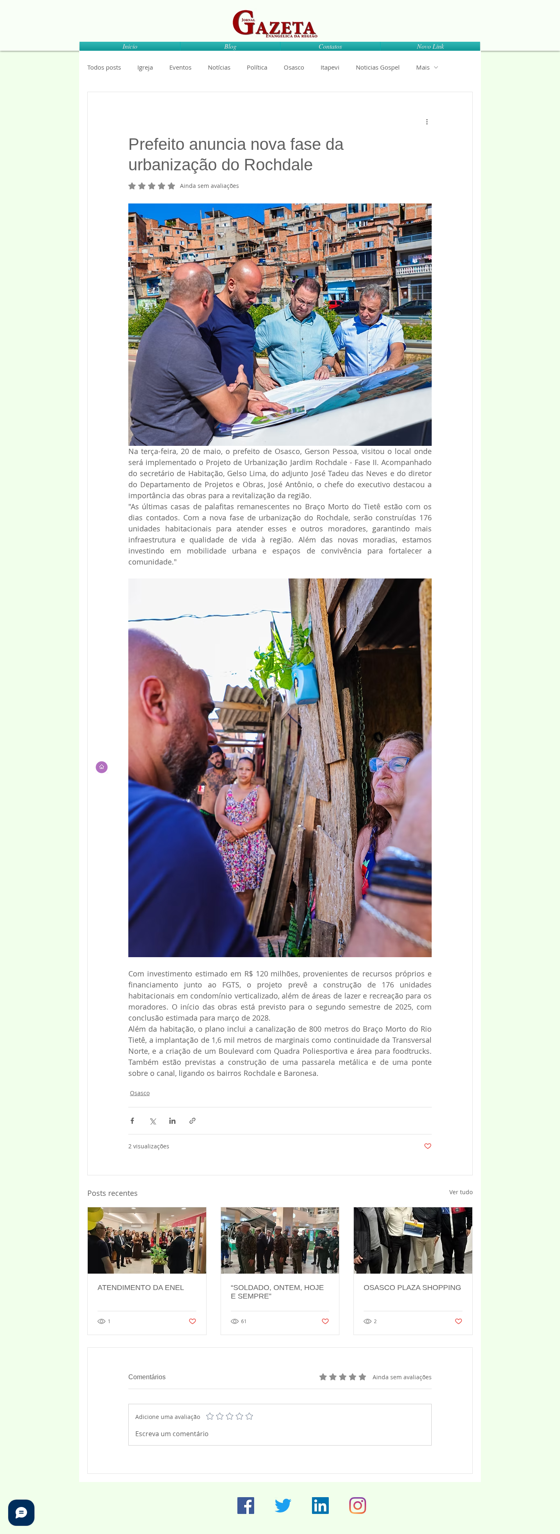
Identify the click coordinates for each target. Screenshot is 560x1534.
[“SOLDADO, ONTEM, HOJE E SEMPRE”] (280, 1240)
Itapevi (330, 67)
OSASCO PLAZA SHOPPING (412, 1287)
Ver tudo (461, 1192)
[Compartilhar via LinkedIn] (172, 1121)
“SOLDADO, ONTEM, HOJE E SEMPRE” (277, 1291)
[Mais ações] (427, 122)
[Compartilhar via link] (192, 1121)
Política (257, 67)
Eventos (180, 67)
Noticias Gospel (378, 67)
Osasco (294, 67)
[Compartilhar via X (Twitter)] (152, 1121)
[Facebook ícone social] (245, 1505)
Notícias (219, 67)
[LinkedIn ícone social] (320, 1505)
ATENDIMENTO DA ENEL (141, 1287)
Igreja (145, 67)
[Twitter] (283, 1505)
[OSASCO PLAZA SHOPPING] (413, 1240)
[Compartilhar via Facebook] (132, 1121)
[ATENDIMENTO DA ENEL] (147, 1240)
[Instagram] (357, 1505)
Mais (423, 67)
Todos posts (104, 67)
